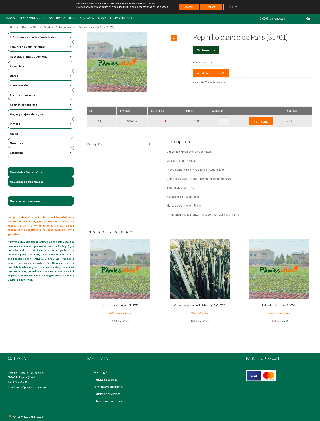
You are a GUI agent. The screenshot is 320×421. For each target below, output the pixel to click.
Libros (14, 76)
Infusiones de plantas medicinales (33, 37)
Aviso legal (100, 372)
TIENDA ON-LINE (29, 18)
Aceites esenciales (22, 95)
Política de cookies (105, 379)
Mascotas (16, 143)
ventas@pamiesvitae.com (34, 263)
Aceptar (188, 7)
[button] (174, 38)
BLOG (72, 18)
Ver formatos (206, 50)
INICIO (10, 18)
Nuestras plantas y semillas (28, 56)
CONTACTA (87, 18)
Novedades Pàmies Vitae (26, 172)
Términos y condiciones (108, 386)
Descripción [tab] (94, 144)
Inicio (16, 27)
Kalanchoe (17, 66)
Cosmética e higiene (23, 104)
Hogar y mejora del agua (26, 114)
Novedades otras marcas (27, 182)
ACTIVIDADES (57, 18)
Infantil (15, 124)
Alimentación (19, 85)
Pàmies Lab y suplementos (28, 47)
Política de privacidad (107, 394)
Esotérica (16, 153)
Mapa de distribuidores (25, 201)
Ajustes (233, 7)
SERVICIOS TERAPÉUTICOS (114, 18)
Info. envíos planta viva (108, 401)
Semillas (48, 27)
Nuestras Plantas (31, 27)
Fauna (14, 133)
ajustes (164, 7)
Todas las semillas (66, 27)
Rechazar (211, 7)
